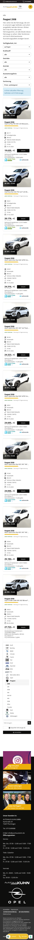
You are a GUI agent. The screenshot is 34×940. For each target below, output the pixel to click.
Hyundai (12, 666)
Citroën (12, 654)
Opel (11, 678)
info (4, 15)
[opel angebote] (20, 8)
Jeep (11, 669)
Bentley (12, 648)
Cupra (12, 657)
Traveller (9, 707)
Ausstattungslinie (10, 74)
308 (8, 692)
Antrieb (6, 66)
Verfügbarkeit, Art (10, 43)
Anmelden (6, 909)
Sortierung (7, 81)
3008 (8, 689)
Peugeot (12, 681)
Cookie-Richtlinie (24, 911)
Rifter (8, 704)
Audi (11, 645)
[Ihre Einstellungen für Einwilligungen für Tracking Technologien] (30, 936)
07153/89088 (10, 828)
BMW (11, 651)
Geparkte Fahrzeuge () (18, 728)
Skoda (12, 713)
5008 (8, 701)
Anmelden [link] (18, 732)
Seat (11, 710)
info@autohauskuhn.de (16, 833)
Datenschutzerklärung (10, 911)
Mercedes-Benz (15, 675)
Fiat (11, 660)
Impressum (14, 909)
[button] (12, 936)
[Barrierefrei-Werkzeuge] (8, 936)
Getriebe (6, 58)
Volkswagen (13, 716)
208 (8, 687)
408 (8, 698)
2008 (8, 684)
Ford (11, 663)
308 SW (9, 695)
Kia (11, 672)
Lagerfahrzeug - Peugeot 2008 (17, 130)
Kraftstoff (6, 51)
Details (23, 151)
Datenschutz (7, 914)
